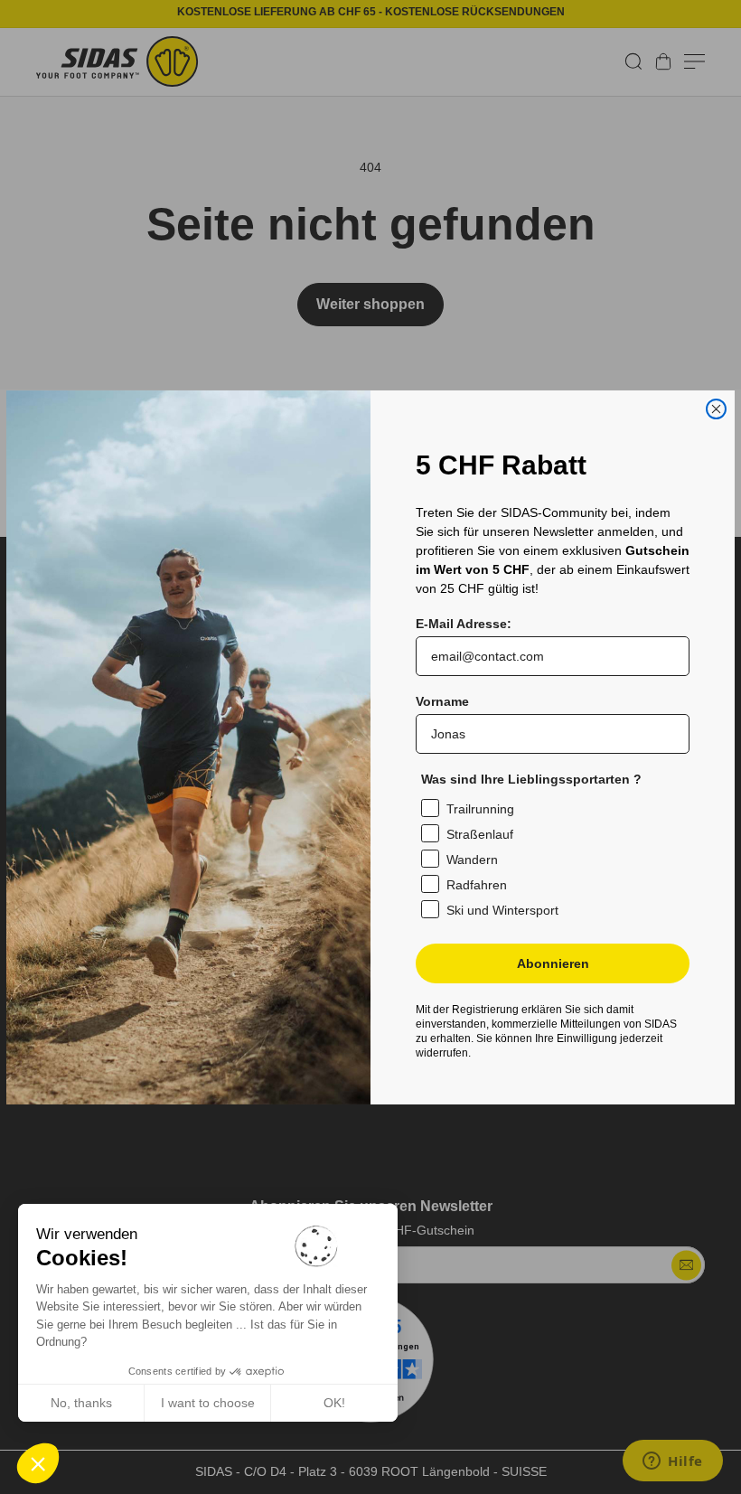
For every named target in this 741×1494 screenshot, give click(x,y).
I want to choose (208, 1402)
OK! (334, 1402)
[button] (38, 1463)
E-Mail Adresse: (463, 623)
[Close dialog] (716, 408)
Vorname (442, 701)
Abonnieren (553, 963)
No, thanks (81, 1402)
